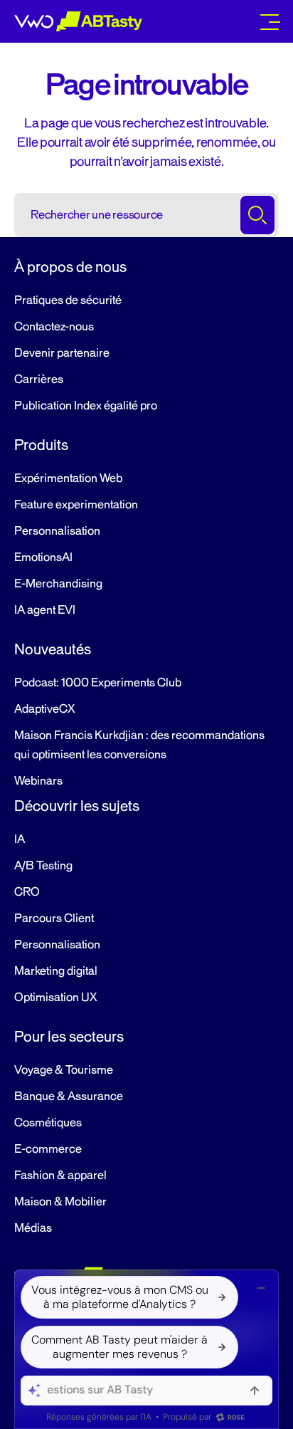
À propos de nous (70, 267)
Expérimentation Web (68, 478)
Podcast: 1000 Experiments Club (97, 683)
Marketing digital (55, 971)
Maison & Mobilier (60, 1202)
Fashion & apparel (60, 1175)
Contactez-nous (54, 327)
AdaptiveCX (44, 709)
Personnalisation (57, 531)
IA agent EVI (44, 610)
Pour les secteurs (69, 1037)
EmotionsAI (43, 557)
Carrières (38, 379)
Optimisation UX (55, 997)
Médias (33, 1228)
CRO (27, 892)
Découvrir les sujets (76, 806)
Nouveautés (52, 649)
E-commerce (48, 1149)
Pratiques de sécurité (68, 300)
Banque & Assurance (68, 1096)
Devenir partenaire (62, 353)
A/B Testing (43, 866)
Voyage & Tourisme (63, 1070)
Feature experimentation (76, 505)
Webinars (38, 781)
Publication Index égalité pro (85, 406)
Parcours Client (54, 918)
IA (19, 839)
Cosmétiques (48, 1123)
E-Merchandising (58, 584)
